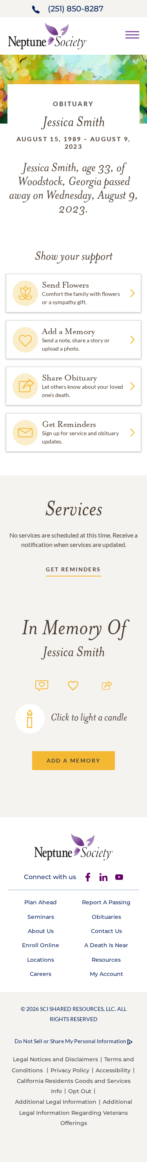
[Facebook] (88, 877)
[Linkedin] (103, 877)
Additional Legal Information (55, 1101)
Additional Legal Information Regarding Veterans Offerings (75, 1112)
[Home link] (47, 35)
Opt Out (79, 1091)
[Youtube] (119, 877)
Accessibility (113, 1070)
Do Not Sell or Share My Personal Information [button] (70, 1041)
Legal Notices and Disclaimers (55, 1059)
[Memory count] (41, 684)
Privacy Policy (70, 1070)
